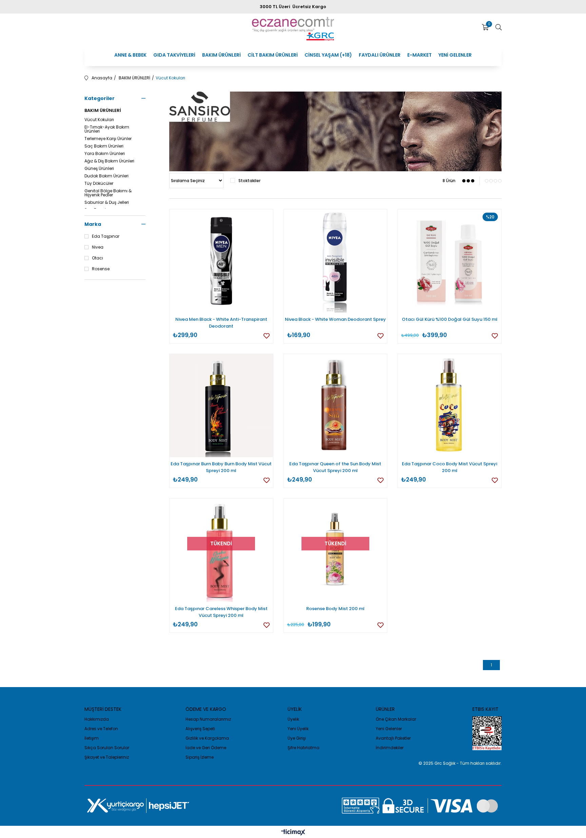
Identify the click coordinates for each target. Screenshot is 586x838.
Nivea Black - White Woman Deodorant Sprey (335, 319)
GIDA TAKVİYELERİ (174, 55)
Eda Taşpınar (105, 236)
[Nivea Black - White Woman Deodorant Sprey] (335, 261)
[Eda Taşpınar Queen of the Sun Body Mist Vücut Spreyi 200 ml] (335, 405)
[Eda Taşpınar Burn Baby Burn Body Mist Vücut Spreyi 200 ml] (221, 405)
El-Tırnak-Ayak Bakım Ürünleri (106, 129)
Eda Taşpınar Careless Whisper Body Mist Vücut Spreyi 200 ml (221, 612)
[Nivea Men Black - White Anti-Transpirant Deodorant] (221, 261)
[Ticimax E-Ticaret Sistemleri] (293, 832)
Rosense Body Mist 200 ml (335, 608)
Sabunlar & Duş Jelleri (106, 202)
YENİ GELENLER (455, 55)
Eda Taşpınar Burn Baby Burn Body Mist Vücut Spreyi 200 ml (221, 467)
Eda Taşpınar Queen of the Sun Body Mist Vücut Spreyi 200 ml (335, 467)
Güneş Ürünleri (99, 169)
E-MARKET (419, 55)
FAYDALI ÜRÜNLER (380, 55)
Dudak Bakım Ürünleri (106, 176)
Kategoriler (99, 98)
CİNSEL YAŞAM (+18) (328, 55)
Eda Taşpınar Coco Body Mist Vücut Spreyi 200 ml (449, 467)
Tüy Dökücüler (98, 183)
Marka (92, 224)
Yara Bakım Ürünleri (104, 154)
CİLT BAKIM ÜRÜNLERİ (273, 55)
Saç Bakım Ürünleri (103, 146)
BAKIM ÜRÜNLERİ (221, 55)
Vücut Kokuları (99, 120)
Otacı (97, 258)
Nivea (97, 247)
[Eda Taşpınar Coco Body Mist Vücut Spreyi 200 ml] (449, 405)
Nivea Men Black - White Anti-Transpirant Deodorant (221, 322)
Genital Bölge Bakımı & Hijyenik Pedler (108, 193)
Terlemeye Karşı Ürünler (108, 139)
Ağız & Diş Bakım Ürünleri (109, 161)
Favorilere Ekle (266, 336)
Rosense (101, 269)
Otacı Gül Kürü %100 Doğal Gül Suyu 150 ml (449, 319)
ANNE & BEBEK (130, 55)
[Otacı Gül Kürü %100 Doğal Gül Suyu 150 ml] (449, 261)
